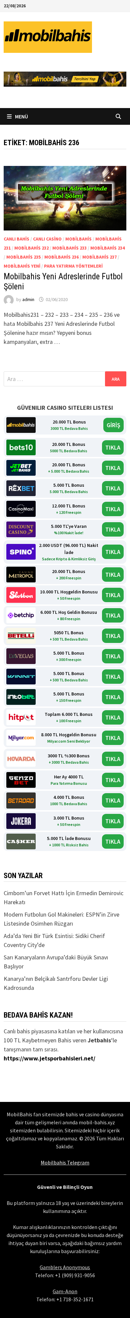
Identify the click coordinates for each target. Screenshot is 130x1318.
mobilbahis (78, 239)
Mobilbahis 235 (23, 257)
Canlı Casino (47, 239)
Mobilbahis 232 (31, 248)
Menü (21, 116)
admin (28, 299)
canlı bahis (16, 239)
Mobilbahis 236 (61, 257)
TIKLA (112, 447)
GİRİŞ (113, 425)
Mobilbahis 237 (99, 257)
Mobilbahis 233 (69, 248)
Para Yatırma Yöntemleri (73, 266)
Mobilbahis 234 (107, 248)
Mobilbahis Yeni (22, 266)
